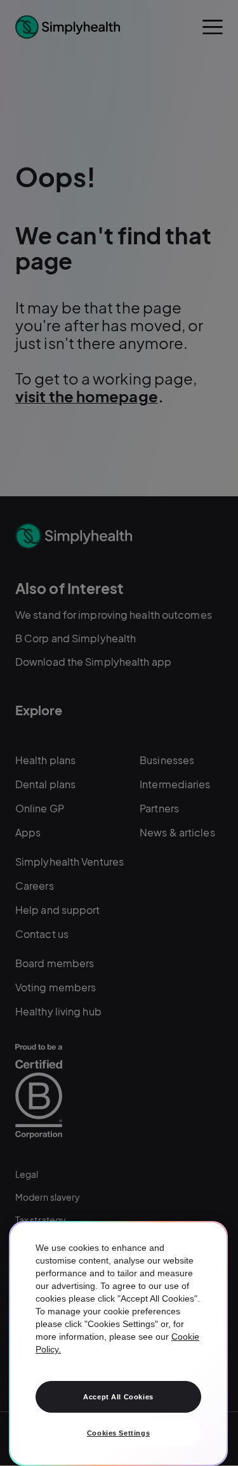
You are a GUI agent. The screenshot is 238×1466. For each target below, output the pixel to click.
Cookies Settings (118, 1433)
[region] (118, 1343)
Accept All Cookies (118, 1397)
